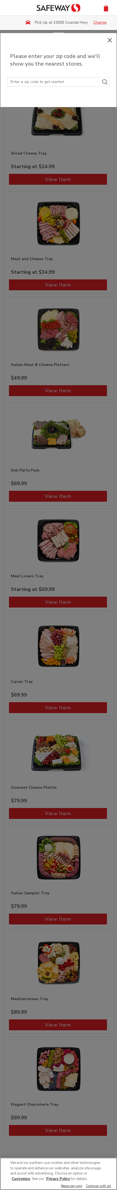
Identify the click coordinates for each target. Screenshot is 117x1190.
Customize (21, 1178)
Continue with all (98, 1186)
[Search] (105, 82)
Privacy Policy (58, 1178)
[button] (106, 7)
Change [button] (100, 22)
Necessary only (72, 1186)
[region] (58, 1174)
